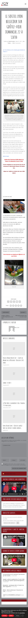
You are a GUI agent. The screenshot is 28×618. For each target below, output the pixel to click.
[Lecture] (3, 494)
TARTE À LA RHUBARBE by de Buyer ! (12, 595)
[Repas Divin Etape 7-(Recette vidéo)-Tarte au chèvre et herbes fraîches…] (14, 416)
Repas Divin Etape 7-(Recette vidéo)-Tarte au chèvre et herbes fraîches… (13, 427)
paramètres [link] (22, 613)
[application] (14, 488)
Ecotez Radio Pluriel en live (9, 473)
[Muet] (22, 494)
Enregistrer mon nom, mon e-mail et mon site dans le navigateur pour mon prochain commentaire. (13, 464)
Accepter (4, 615)
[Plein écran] (24, 494)
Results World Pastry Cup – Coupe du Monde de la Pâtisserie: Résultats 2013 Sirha (13, 360)
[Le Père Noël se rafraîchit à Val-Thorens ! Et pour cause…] (14, 394)
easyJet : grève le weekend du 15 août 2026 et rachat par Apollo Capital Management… (14, 580)
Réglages (17, 615)
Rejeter (11, 615)
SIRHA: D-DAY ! (7, 383)
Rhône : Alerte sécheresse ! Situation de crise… (13, 590)
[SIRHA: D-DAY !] (14, 373)
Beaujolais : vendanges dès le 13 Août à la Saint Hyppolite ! (13, 586)
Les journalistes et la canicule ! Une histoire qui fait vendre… (14, 575)
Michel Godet (12, 41)
